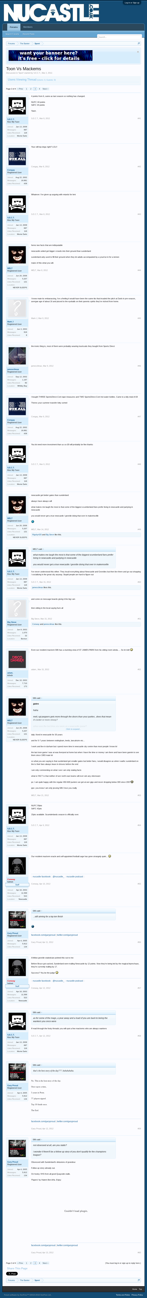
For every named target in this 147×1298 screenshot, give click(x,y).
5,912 (24, 944)
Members (27, 27)
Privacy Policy (137, 1295)
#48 (139, 464)
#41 (139, 118)
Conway (35, 624)
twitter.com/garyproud (67, 935)
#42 (139, 166)
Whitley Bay (22, 386)
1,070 (24, 633)
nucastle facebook (41, 876)
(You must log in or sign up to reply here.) (123, 1263)
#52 (139, 669)
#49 (139, 529)
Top (140, 1289)
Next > (45, 89)
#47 (139, 416)
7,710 (24, 683)
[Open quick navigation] (138, 43)
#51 (139, 619)
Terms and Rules (123, 1295)
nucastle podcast (75, 876)
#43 (139, 214)
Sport (21, 73)
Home (134, 1289)
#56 (139, 942)
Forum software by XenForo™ (27, 1295)
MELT (10, 268)
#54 (139, 825)
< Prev (20, 89)
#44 (139, 270)
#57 (139, 988)
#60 (139, 1252)
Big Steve (50, 534)
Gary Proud (12, 933)
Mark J (10, 322)
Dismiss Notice (138, 52)
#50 (139, 582)
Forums (14, 27)
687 (25, 130)
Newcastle (23, 899)
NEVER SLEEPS (20, 288)
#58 (139, 1036)
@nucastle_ (58, 876)
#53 (139, 795)
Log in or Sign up (132, 3)
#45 (139, 318)
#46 (139, 366)
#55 (139, 884)
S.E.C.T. (37, 73)
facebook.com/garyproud (43, 935)
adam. (10, 673)
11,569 (24, 893)
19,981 (24, 180)
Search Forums (12, 34)
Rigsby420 (37, 534)
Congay (11, 170)
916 (25, 332)
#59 (139, 1129)
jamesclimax (13, 369)
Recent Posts (29, 34)
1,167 (24, 380)
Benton (24, 639)
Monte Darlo (22, 136)
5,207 (24, 279)
